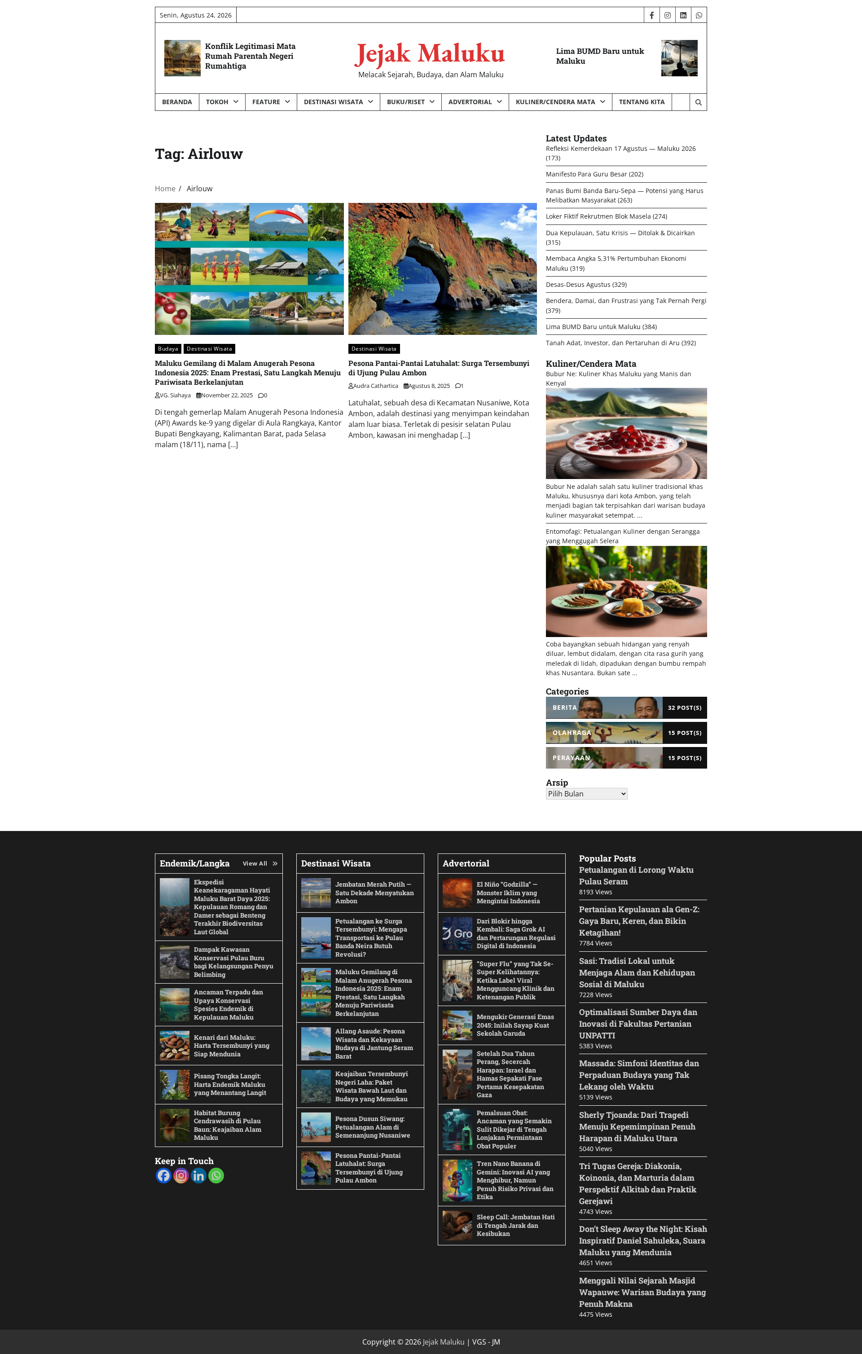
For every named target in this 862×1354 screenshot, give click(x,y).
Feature (266, 101)
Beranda (177, 101)
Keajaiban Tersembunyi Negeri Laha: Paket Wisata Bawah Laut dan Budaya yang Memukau (371, 1086)
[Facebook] (164, 1175)
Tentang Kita (642, 101)
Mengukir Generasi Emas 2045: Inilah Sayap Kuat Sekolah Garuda (515, 1024)
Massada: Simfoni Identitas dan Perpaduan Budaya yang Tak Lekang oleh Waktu (639, 1075)
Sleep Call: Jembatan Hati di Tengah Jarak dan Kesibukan (516, 1225)
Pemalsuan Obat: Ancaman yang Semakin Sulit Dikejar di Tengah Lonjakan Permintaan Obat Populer (514, 1129)
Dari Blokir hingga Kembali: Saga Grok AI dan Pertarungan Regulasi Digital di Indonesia (516, 933)
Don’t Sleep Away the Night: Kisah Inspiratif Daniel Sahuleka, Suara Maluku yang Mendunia (643, 1240)
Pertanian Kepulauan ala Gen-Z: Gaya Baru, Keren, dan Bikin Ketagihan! (639, 921)
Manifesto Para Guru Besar (586, 174)
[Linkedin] (199, 1175)
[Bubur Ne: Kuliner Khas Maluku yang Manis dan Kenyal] (626, 476)
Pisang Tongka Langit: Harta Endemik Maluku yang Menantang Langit (230, 1084)
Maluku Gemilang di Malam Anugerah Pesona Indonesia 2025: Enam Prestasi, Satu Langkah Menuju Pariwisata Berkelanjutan (248, 372)
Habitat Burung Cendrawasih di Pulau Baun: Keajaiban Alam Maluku (227, 1125)
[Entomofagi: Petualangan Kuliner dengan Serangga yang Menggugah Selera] (626, 634)
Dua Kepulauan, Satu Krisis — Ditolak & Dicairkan (620, 233)
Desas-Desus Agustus (578, 284)
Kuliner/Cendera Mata (555, 101)
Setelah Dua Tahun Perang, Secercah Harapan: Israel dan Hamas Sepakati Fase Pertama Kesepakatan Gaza (510, 1074)
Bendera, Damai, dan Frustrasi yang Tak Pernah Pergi (626, 300)
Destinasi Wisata (333, 101)
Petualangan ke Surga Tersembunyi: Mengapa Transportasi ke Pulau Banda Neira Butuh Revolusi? (371, 937)
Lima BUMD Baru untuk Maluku (600, 56)
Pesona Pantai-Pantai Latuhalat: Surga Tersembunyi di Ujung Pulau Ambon (369, 1168)
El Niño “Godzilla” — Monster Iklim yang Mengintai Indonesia (508, 892)
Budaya (168, 348)
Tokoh (217, 101)
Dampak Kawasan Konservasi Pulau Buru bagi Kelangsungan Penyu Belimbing (233, 962)
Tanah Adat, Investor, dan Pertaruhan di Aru (613, 342)
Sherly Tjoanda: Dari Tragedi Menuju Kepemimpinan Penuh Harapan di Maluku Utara (637, 1126)
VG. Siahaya (175, 395)
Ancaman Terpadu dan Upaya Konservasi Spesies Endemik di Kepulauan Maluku (228, 1004)
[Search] (698, 102)
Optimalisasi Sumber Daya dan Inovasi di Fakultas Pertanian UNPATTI (638, 1024)
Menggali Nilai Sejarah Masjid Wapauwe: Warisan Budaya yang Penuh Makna (642, 1292)
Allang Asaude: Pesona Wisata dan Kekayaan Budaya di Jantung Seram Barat (374, 1043)
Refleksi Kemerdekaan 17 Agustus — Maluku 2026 (621, 148)
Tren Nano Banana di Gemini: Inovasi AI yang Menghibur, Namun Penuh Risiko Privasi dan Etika (515, 1180)
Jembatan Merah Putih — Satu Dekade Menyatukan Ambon (374, 892)
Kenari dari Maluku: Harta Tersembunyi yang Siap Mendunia (231, 1045)
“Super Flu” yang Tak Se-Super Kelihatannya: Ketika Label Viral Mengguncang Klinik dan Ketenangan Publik (515, 980)
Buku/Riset (406, 101)
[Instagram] (181, 1175)
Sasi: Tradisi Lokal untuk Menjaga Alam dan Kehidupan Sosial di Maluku (637, 972)
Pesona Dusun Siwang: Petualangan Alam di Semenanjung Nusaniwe (372, 1126)
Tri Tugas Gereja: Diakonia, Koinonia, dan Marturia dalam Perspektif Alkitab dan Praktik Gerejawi (638, 1183)
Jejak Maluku (430, 52)
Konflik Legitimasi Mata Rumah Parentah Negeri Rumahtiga (250, 56)
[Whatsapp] (216, 1175)
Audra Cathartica (375, 386)
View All (255, 863)
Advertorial (470, 101)
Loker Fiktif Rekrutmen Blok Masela (598, 216)
